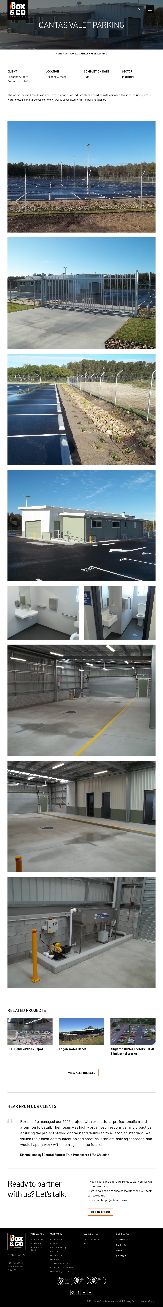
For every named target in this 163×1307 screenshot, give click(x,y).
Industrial (54, 1243)
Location (52, 71)
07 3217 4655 (16, 1255)
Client (12, 71)
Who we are (37, 1234)
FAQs (86, 1243)
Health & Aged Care (59, 1271)
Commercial (56, 1239)
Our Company (36, 1239)
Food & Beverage (58, 1247)
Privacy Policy (131, 1301)
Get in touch (100, 1212)
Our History (35, 1243)
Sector (127, 71)
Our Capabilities (91, 1239)
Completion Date (96, 71)
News (119, 1251)
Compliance (123, 1239)
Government (56, 1255)
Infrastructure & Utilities (62, 1267)
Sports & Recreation (60, 1263)
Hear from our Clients (37, 1248)
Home (59, 53)
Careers (121, 1245)
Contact (121, 1256)
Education (55, 1251)
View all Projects (81, 1072)
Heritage (54, 1259)
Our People (122, 1234)
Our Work (70, 53)
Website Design (148, 1301)
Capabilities (91, 1234)
